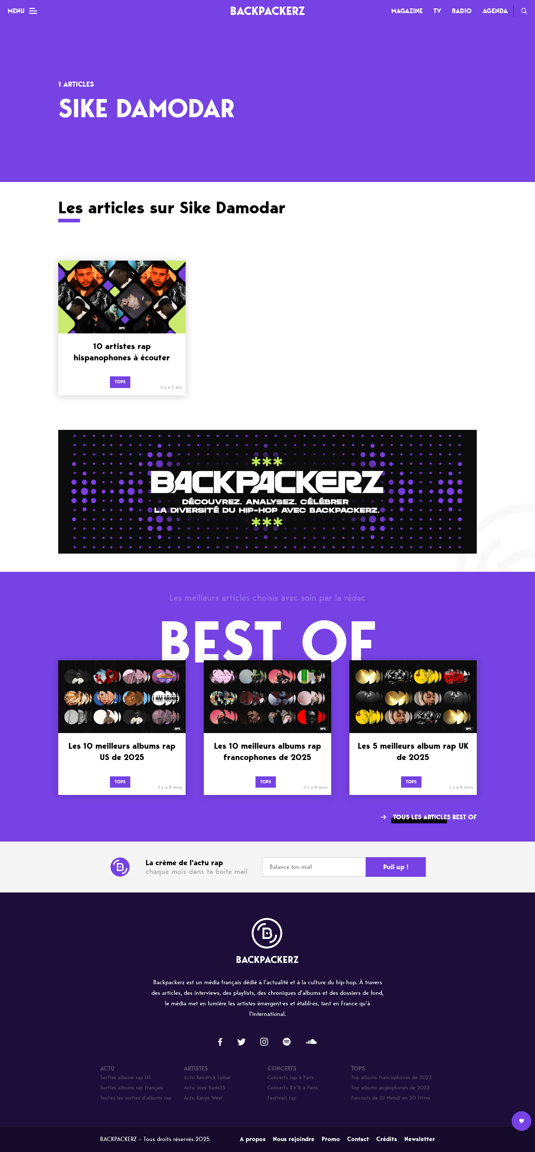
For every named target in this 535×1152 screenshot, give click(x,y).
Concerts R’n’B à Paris (293, 1087)
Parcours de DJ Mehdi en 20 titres (390, 1097)
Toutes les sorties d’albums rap (135, 1097)
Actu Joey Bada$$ (204, 1087)
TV (437, 11)
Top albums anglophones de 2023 (390, 1087)
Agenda (495, 11)
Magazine (407, 11)
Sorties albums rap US (125, 1077)
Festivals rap (282, 1097)
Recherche (524, 11)
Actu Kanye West (203, 1097)
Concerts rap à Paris (291, 1077)
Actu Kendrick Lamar (207, 1077)
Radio (462, 11)
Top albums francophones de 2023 (391, 1077)
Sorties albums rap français (131, 1087)
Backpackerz (267, 11)
